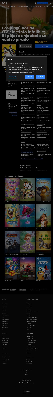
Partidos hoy (4, 361)
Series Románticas (5, 321)
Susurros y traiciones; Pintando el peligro (28, 118)
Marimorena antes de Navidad (27, 114)
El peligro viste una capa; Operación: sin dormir (26, 131)
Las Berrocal (28, 315)
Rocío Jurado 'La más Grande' (32, 317)
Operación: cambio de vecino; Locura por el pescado (43, 131)
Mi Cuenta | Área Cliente (31, 340)
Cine (8, 6)
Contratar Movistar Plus (30, 346)
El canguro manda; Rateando (27, 124)
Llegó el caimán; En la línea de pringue (43, 91)
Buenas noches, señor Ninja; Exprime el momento (27, 155)
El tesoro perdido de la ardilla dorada (27, 94)
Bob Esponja (7, 228)
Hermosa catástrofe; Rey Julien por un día (28, 128)
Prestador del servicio (18, 386)
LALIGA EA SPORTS (5, 340)
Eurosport (3, 357)
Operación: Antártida (41, 151)
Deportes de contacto (6, 355)
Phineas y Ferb (8, 280)
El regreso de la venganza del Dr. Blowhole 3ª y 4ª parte (44, 148)
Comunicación (29, 363)
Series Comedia (5, 323)
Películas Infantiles (5, 315)
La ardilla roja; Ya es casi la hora (44, 82)
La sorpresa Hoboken (41, 88)
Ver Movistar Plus (29, 336)
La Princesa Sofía (24, 254)
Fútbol (13, 6)
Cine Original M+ (5, 304)
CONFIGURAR (12, 77)
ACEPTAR (40, 77)
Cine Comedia (4, 307)
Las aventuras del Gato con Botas (43, 201)
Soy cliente (26, 46)
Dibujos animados (29, 323)
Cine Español (4, 305)
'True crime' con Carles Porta (31, 319)
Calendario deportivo (23, 6)
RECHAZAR (30, 77)
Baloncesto (4, 348)
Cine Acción (4, 309)
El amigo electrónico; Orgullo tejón (27, 111)
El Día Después (4, 344)
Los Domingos (29, 305)
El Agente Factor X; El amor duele (27, 121)
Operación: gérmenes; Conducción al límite (26, 108)
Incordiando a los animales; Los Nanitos (28, 141)
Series (3, 6)
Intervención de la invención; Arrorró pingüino (43, 111)
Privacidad (32, 386)
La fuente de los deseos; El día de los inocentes (28, 104)
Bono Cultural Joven (30, 357)
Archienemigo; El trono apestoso (44, 141)
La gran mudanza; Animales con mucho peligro (44, 155)
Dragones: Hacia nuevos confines (12, 254)
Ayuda (26, 374)
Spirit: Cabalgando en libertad (42, 228)
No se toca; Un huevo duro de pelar (43, 98)
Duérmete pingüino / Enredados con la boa (28, 135)
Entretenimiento (5, 327)
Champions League (5, 338)
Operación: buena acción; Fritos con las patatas (44, 121)
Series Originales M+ (5, 319)
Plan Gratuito (46, 6)
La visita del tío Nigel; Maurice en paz (44, 128)
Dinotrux (22, 280)
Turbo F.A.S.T (38, 280)
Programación (4, 363)
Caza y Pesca (28, 327)
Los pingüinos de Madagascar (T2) (11, 95)
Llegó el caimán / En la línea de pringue (28, 91)
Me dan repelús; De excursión (27, 88)
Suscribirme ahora (42, 3)
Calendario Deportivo (6, 359)
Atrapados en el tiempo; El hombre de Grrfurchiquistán (43, 145)
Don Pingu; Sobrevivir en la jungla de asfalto (42, 108)
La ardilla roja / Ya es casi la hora (27, 83)
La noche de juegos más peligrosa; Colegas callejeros (27, 145)
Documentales (4, 325)
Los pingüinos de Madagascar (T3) (11, 105)
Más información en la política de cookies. (22, 72)
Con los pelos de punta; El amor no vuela (28, 138)
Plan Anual (28, 355)
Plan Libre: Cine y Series (30, 350)
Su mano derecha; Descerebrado (41, 125)
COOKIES (37, 386)
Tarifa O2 (28, 359)
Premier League (5, 342)
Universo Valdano (5, 346)
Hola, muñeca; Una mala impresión (42, 104)
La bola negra (29, 304)
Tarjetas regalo (29, 361)
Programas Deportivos (30, 325)
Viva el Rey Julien (40, 254)
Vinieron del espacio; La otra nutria (43, 118)
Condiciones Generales (30, 342)
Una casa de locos (24, 201)
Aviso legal (26, 386)
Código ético (28, 344)
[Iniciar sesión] (50, 3)
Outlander (28, 313)
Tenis (32, 6)
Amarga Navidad (29, 307)
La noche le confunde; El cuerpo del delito (44, 94)
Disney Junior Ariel (24, 228)
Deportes (38, 6)
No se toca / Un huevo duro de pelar (28, 101)
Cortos (3, 311)
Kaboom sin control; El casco (43, 86)
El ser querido (29, 302)
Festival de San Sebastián (31, 321)
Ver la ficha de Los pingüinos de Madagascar (13, 113)
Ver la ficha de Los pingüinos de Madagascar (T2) (32, 158)
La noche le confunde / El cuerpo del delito (27, 98)
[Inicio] (5, 3)
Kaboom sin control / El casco (28, 86)
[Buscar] (35, 3)
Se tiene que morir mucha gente (32, 311)
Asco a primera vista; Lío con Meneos (43, 135)
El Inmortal (28, 309)
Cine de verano (4, 313)
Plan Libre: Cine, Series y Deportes (32, 348)
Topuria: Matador (5, 353)
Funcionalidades (29, 338)
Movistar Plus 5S (29, 329)
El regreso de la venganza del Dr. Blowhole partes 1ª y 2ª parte (44, 101)
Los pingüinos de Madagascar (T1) (11, 84)
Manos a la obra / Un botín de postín (43, 114)
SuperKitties (7, 201)
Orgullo (3, 329)
